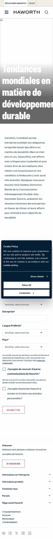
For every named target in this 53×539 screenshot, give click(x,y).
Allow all (26, 285)
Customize (24, 293)
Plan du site (6, 515)
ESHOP (32, 3)
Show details (37, 276)
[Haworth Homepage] (26, 12)
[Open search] (46, 12)
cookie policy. (10, 265)
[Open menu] (7, 12)
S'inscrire (13, 463)
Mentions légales (8, 518)
